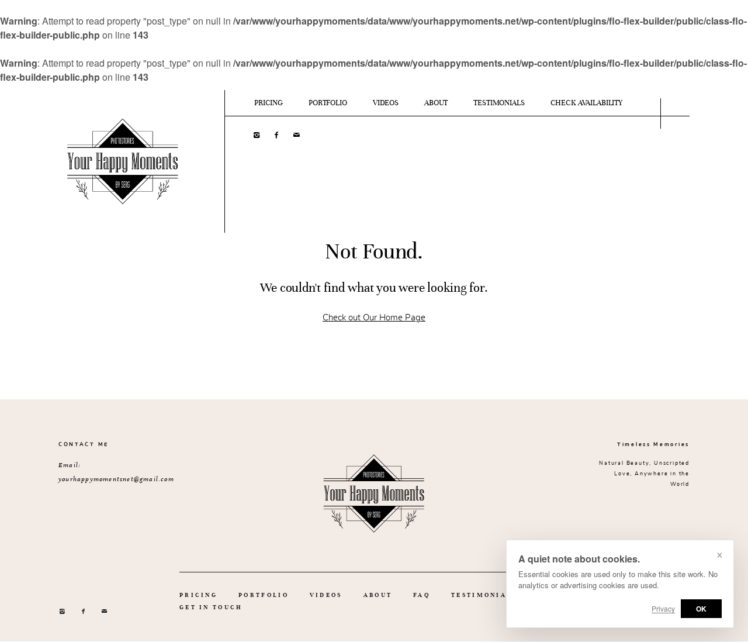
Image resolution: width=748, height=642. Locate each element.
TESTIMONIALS (498, 103)
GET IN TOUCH (211, 607)
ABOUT (436, 103)
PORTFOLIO (328, 103)
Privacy (663, 608)
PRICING (268, 103)
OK (701, 608)
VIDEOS (386, 103)
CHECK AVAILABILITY (586, 103)
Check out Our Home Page (374, 317)
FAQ (421, 595)
